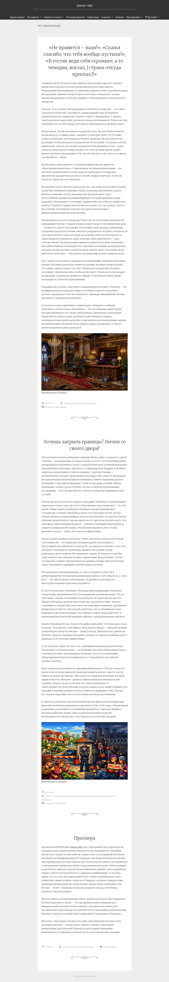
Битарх (62, 392)
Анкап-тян (84, 5)
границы (72, 796)
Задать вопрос (17, 17)
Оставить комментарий (55, 407)
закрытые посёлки (85, 796)
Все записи (33, 17)
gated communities (53, 796)
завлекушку (76, 847)
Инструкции (133, 17)
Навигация (93, 17)
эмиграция (91, 403)
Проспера (84, 838)
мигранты (111, 796)
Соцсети (105, 17)
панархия (79, 947)
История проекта (75, 17)
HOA (65, 796)
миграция (80, 403)
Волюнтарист (49, 392)
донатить (90, 976)
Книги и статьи (52, 17)
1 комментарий (110, 947)
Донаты (120, 17)
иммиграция (70, 403)
